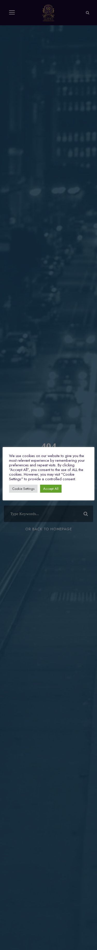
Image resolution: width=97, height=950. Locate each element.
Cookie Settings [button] (23, 488)
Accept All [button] (50, 488)
